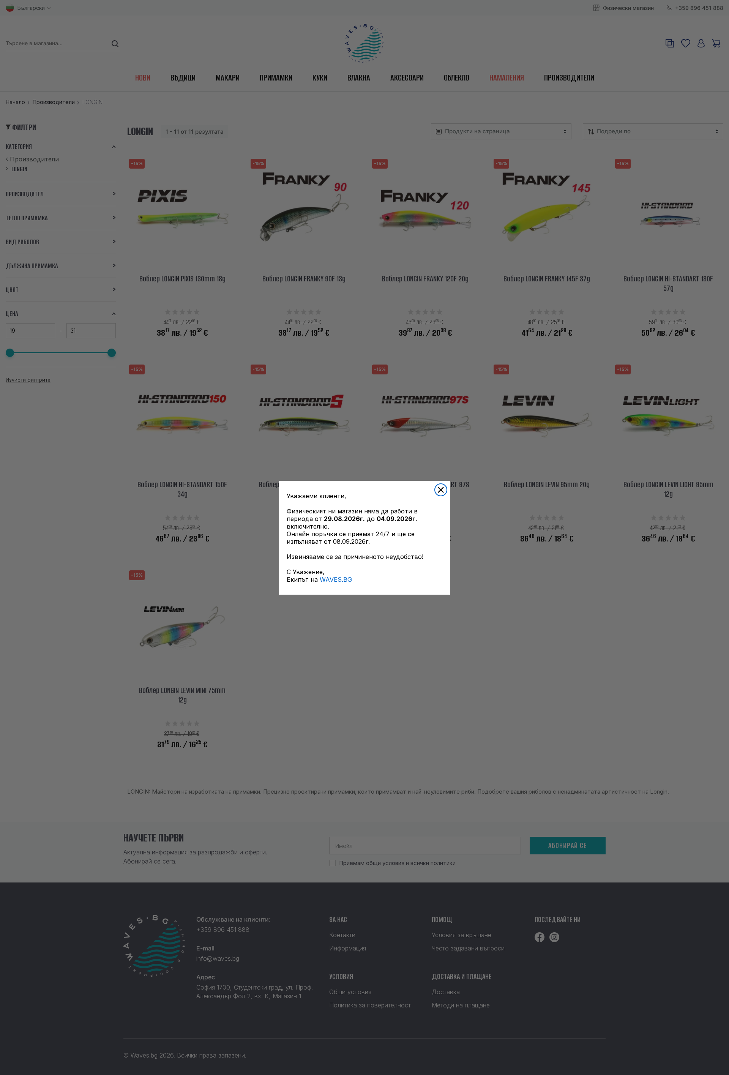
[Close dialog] (441, 490)
